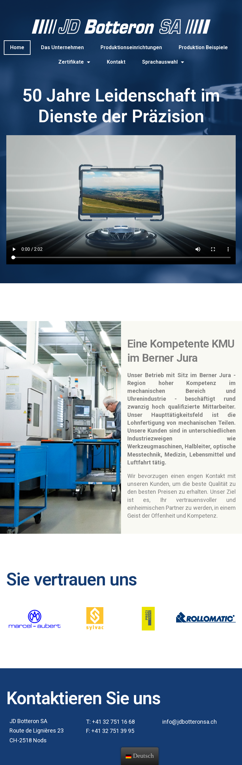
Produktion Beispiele (203, 47)
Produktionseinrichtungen (131, 47)
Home (17, 47)
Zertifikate (71, 62)
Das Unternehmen (62, 47)
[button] (110, 722)
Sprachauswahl (160, 62)
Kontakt (116, 62)
